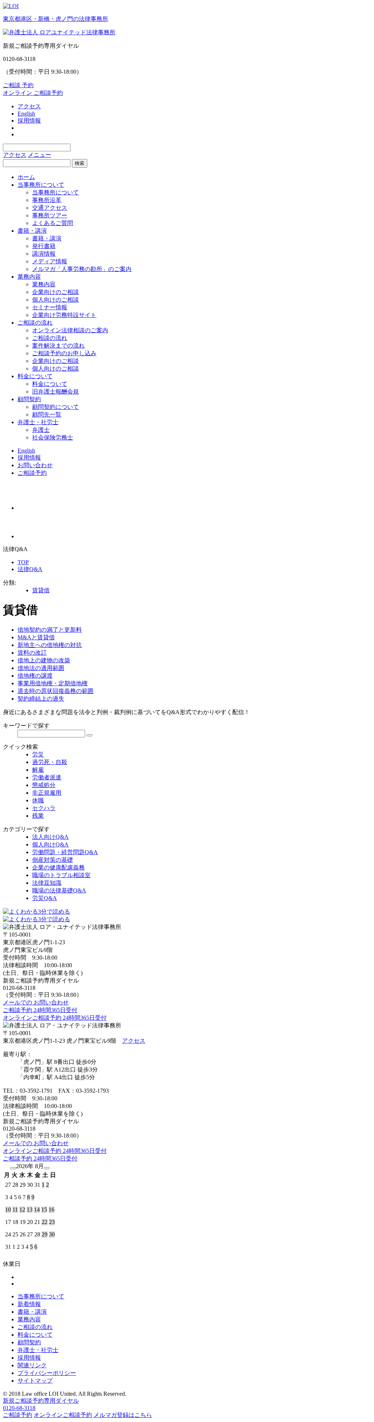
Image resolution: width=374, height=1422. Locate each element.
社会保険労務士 (52, 437)
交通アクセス (49, 208)
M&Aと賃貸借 (36, 637)
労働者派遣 (46, 777)
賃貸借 (41, 590)
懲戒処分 (44, 785)
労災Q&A (44, 898)
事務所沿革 (46, 200)
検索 (79, 163)
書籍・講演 (32, 231)
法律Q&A (30, 569)
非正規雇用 (46, 793)
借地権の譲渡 (35, 676)
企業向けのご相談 (55, 292)
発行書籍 (44, 246)
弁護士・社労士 (38, 422)
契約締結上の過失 (41, 698)
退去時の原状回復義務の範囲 (56, 691)
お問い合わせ (35, 465)
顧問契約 (29, 399)
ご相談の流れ (35, 322)
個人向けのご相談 (55, 300)
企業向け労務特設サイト (64, 315)
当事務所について (41, 185)
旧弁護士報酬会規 (55, 391)
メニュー (39, 155)
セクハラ (44, 808)
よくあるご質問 (52, 223)
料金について (35, 376)
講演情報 (44, 254)
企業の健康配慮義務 (58, 867)
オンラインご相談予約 (63, 1415)
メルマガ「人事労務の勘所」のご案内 (81, 269)
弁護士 (41, 430)
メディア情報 (49, 261)
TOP (23, 562)
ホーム (26, 177)
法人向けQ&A (50, 837)
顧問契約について (55, 407)
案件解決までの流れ (58, 345)
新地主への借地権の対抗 (50, 645)
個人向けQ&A (50, 844)
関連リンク (32, 1365)
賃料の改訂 (32, 653)
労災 (38, 754)
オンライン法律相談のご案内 (70, 330)
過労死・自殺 (49, 762)
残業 (38, 816)
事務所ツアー (49, 215)
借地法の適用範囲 (41, 668)
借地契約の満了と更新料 (50, 630)
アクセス (29, 106)
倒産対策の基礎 (52, 860)
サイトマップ (35, 1381)
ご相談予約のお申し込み (64, 353)
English (26, 114)
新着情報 (29, 1304)
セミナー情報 (49, 307)
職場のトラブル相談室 (61, 875)
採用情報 (29, 120)
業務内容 (29, 277)
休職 (38, 800)
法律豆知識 (46, 883)
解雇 (38, 770)
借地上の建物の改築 (44, 660)
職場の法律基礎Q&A (59, 890)
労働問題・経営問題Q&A (65, 852)
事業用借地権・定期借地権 (53, 683)
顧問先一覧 (46, 414)
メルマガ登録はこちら (123, 1415)
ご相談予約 (32, 473)
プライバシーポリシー (47, 1373)
